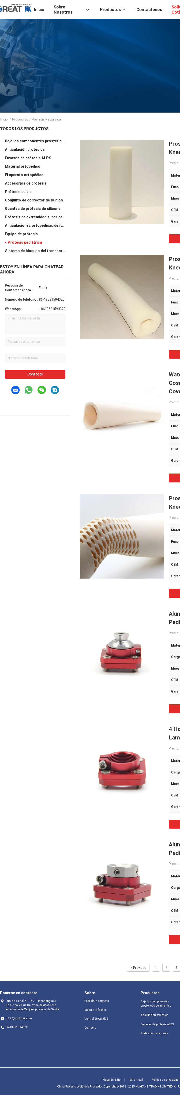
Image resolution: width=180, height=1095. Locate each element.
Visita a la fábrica (95, 1010)
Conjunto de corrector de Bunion (34, 200)
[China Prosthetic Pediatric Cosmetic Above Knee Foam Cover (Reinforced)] (122, 297)
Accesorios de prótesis (25, 183)
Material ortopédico (22, 166)
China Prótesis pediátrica (73, 1086)
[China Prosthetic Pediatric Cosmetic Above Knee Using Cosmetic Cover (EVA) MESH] (122, 536)
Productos (20, 119)
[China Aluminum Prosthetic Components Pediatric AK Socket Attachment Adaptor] (122, 652)
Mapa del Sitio (111, 1079)
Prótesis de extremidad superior (33, 217)
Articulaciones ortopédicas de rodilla (35, 225)
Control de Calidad (96, 1018)
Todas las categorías (154, 1033)
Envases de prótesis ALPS (28, 158)
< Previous (138, 968)
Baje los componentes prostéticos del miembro (35, 141)
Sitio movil (136, 1079)
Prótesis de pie (18, 191)
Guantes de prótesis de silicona (32, 208)
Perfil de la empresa (96, 1001)
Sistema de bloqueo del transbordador (35, 251)
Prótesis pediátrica (25, 242)
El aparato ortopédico (24, 175)
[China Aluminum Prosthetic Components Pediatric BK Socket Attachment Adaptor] (122, 882)
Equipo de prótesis (21, 234)
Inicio (4, 119)
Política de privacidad (165, 1079)
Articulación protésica (25, 149)
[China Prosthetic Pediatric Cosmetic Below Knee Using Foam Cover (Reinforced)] (122, 182)
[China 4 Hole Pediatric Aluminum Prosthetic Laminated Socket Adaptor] (122, 767)
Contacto (35, 374)
